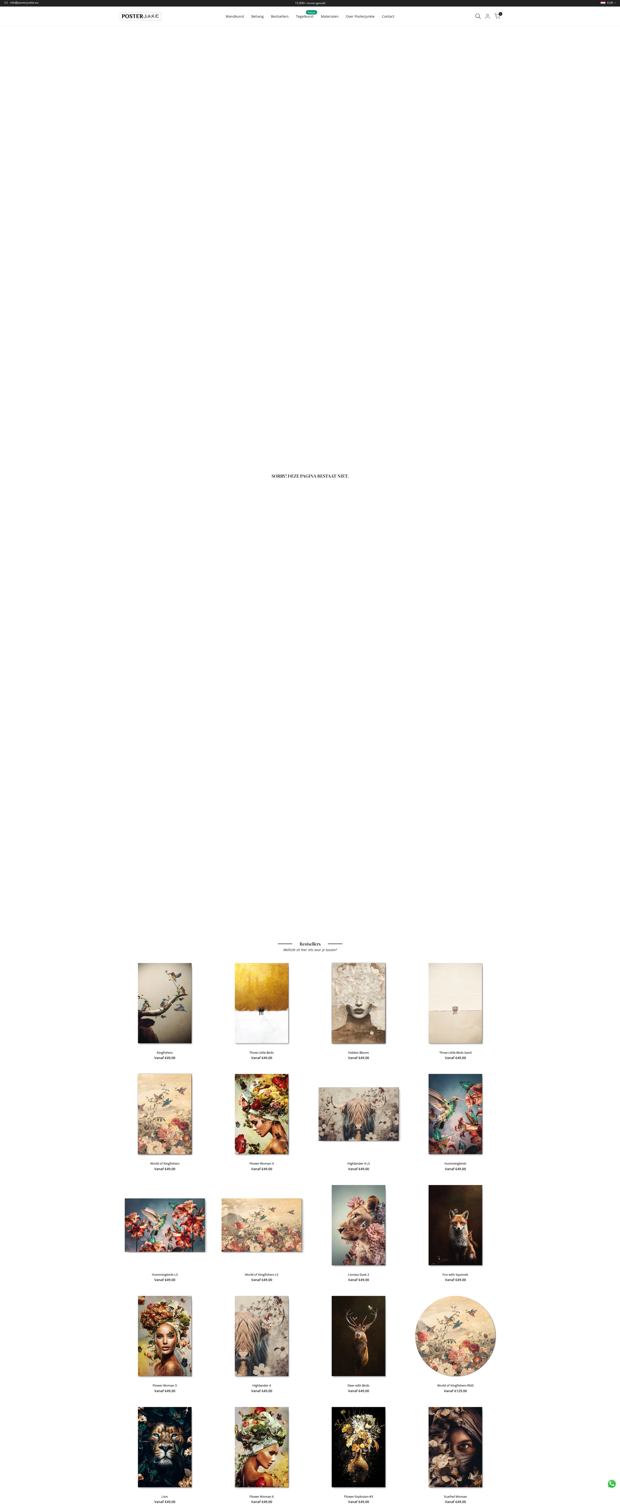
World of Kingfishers (164, 1163)
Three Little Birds (261, 1052)
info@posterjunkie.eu (24, 2)
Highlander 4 (261, 1385)
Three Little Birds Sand (455, 1052)
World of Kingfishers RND (455, 1385)
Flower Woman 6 (261, 1496)
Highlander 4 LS (358, 1163)
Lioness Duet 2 (358, 1274)
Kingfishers (165, 1052)
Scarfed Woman (455, 1496)
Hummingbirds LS (165, 1274)
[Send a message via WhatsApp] (612, 1483)
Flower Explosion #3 (358, 1496)
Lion (165, 1496)
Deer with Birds (358, 1385)
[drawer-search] (478, 16)
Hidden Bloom (358, 1052)
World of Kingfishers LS (261, 1274)
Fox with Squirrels (455, 1274)
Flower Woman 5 (165, 1385)
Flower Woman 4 (261, 1163)
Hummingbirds (455, 1163)
